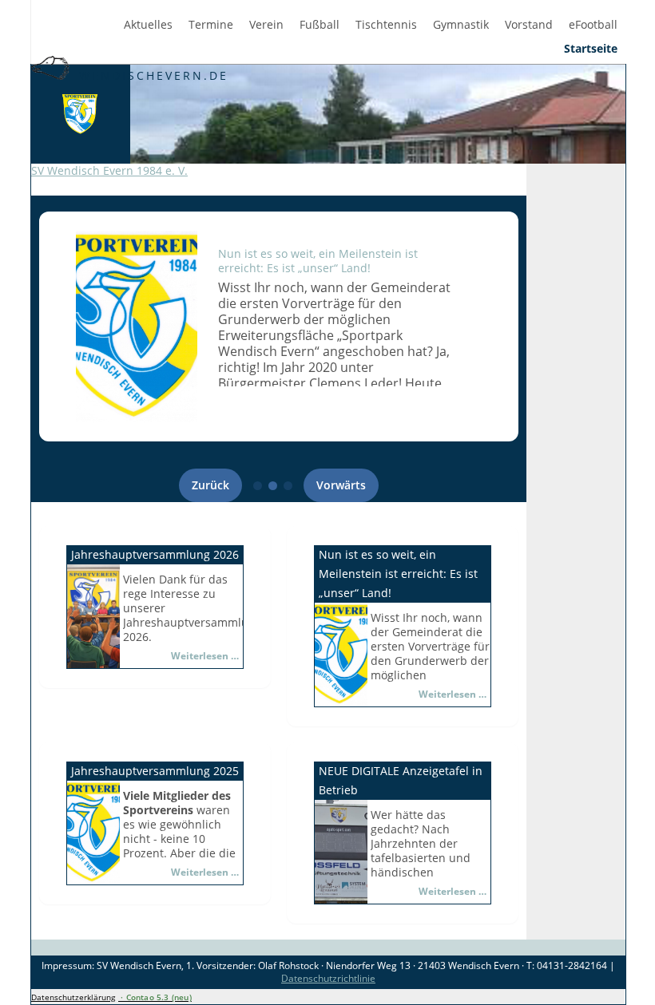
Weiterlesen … (205, 656)
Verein (266, 25)
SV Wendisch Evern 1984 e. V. (109, 170)
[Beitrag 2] (272, 485)
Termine (211, 25)
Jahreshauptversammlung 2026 (155, 554)
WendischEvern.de (150, 75)
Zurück (210, 485)
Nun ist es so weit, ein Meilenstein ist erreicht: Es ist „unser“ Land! (318, 260)
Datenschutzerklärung (73, 997)
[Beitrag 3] (288, 485)
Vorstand (529, 25)
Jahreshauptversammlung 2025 (155, 770)
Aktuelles (148, 25)
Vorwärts (341, 485)
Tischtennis (386, 25)
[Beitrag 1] (257, 485)
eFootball (593, 25)
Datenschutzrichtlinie (328, 978)
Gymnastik (461, 25)
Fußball (319, 25)
